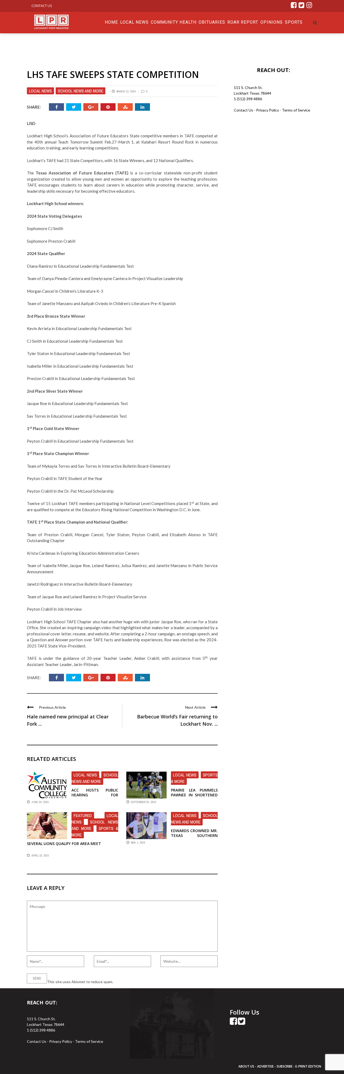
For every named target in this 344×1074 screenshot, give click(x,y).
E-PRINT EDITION (308, 1066)
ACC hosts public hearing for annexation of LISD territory (94, 797)
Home (111, 22)
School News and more (80, 91)
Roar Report (242, 22)
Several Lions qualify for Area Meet (64, 843)
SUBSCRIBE (285, 1066)
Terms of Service (296, 110)
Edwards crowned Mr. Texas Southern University (194, 835)
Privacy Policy (268, 110)
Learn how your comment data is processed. (151, 981)
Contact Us (41, 5)
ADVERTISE (265, 1066)
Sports (294, 22)
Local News (134, 22)
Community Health (173, 22)
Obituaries (212, 22)
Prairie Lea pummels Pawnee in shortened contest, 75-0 (194, 794)
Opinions (271, 22)
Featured (83, 815)
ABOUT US (246, 1066)
